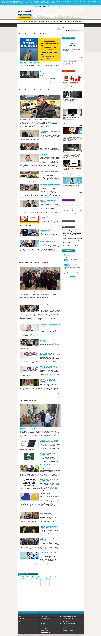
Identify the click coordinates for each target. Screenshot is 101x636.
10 (51, 564)
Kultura (20, 616)
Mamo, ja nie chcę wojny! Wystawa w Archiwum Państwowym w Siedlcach (49, 441)
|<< (45, 82)
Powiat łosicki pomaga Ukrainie (27, 428)
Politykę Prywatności (51, 2)
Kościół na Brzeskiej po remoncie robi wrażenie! (71, 245)
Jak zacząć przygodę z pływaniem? (71, 185)
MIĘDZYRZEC (39, 21)
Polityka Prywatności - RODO (46, 630)
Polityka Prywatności (40, 634)
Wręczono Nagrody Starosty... (68, 618)
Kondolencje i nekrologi (45, 625)
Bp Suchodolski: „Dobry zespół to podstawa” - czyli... (71, 265)
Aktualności (21, 621)
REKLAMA (72, 21)
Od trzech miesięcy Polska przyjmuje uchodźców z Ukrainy (49, 527)
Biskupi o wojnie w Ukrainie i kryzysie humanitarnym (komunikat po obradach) (50, 367)
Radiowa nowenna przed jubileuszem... (69, 61)
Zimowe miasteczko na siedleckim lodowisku (71, 270)
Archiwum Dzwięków (44, 621)
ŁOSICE (32, 21)
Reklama (42, 614)
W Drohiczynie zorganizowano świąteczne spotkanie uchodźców (48, 143)
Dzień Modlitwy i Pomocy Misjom (36, 576)
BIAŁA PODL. (23, 21)
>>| (55, 564)
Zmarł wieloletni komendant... (68, 621)
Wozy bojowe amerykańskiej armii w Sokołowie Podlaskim (71, 235)
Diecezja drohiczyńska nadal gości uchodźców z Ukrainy (33, 119)
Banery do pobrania (44, 616)
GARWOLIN (28, 21)
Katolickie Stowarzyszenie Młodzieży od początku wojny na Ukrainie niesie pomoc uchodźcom (50, 131)
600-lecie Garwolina (66, 242)
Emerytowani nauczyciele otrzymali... (69, 623)
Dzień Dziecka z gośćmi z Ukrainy (48, 552)
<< (47, 82)
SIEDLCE (19, 21)
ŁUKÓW (35, 21)
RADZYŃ (43, 21)
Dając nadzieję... (44, 154)
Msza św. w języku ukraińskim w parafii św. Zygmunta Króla (49, 72)
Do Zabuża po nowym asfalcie (68, 230)
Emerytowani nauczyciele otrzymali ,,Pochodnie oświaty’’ (72, 238)
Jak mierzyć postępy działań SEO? (71, 135)
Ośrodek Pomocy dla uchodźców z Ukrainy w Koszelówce (48, 512)
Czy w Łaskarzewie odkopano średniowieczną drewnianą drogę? (72, 240)
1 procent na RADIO (44, 628)
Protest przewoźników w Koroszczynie (69, 231)
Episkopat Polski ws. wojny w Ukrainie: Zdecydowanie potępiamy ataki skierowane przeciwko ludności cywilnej (50, 353)
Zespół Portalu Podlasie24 (45, 618)
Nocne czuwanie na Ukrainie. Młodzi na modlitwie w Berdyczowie (35, 291)
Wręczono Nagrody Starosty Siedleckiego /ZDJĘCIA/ (72, 233)
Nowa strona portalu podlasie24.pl (71, 254)
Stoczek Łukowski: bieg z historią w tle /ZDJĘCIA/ (72, 260)
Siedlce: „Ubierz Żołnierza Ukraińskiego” (29, 62)
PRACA (80, 21)
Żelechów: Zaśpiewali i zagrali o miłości (72, 275)
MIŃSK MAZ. (48, 21)
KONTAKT (76, 21)
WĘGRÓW (61, 21)
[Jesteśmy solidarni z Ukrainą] (25, 16)
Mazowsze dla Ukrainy (45, 493)
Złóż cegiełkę (43, 623)
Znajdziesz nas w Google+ (45, 632)
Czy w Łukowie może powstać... (68, 628)
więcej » (42, 79)
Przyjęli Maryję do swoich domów (26, 576)
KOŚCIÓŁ (68, 21)
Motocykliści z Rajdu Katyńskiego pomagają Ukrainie (48, 465)
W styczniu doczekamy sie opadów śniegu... (56, 576)
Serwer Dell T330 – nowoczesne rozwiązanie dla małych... (70, 100)
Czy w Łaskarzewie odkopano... (68, 625)
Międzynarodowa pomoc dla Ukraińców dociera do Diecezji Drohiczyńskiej (49, 240)
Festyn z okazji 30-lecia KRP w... (68, 63)
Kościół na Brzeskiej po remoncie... (69, 630)
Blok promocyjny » (67, 71)
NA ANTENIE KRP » (67, 37)
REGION (65, 21)
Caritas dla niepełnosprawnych (70, 82)
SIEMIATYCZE (52, 21)
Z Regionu (20, 614)
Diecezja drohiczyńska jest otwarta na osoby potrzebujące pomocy (49, 172)
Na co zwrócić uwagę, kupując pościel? (72, 151)
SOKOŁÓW (57, 21)
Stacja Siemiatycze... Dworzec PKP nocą (46, 576)
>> (53, 564)
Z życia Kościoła (21, 618)
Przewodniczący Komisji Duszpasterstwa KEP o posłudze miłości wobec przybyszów (50, 380)
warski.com (81, 634)
